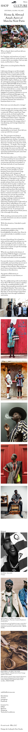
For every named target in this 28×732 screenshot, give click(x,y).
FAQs (3, 707)
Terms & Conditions (8, 712)
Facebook (4, 701)
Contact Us (4, 705)
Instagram (4, 699)
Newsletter (4, 696)
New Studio (19, 729)
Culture (20, 6)
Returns (3, 708)
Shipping (4, 710)
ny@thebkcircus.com (8, 692)
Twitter (3, 698)
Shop (4, 6)
